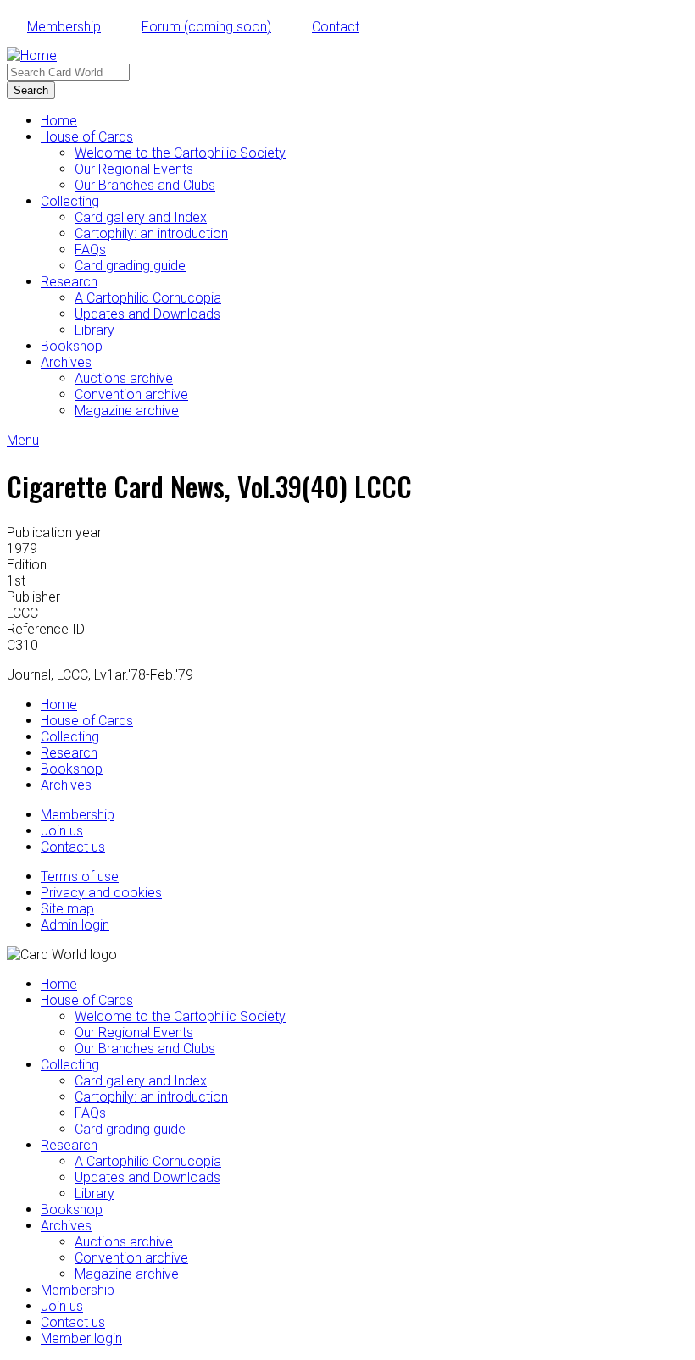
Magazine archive (127, 410)
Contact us (73, 847)
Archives (66, 362)
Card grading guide (130, 266)
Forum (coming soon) (206, 27)
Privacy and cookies (101, 893)
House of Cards (87, 137)
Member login (81, 1338)
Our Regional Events (134, 169)
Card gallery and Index (141, 217)
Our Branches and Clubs (145, 185)
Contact (335, 27)
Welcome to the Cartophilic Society (180, 153)
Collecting (70, 201)
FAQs (90, 249)
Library (94, 330)
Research (69, 282)
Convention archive (131, 394)
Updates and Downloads (147, 314)
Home (59, 121)
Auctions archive (124, 378)
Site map (67, 909)
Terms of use (80, 877)
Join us (62, 831)
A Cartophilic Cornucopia (148, 298)
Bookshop (72, 346)
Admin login (75, 925)
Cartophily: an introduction (151, 233)
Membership (64, 27)
